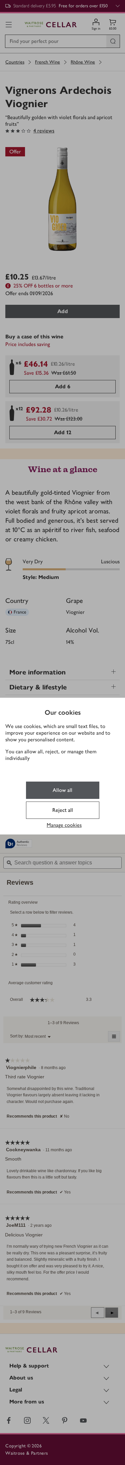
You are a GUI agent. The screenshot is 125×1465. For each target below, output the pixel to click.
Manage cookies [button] (64, 825)
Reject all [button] (62, 810)
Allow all (62, 790)
